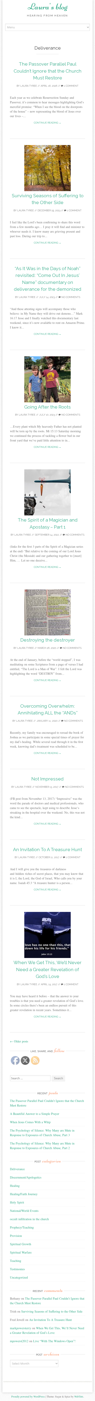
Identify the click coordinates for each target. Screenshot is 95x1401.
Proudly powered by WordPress (28, 1396)
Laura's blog (48, 6)
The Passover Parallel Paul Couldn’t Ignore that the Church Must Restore (48, 71)
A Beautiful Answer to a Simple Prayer (34, 1114)
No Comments (70, 297)
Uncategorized (19, 1277)
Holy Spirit (17, 1202)
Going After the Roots (47, 407)
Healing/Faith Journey (24, 1194)
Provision (16, 1236)
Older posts (19, 1041)
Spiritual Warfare (21, 1252)
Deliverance (17, 1169)
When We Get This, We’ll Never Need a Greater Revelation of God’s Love (47, 969)
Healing (15, 1186)
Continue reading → (47, 122)
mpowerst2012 (19, 1341)
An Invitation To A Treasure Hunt (47, 849)
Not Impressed (47, 779)
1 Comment (70, 85)
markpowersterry (20, 1328)
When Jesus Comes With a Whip (30, 1122)
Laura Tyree (28, 85)
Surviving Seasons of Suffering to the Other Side (51, 1311)
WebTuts (78, 1396)
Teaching (15, 1261)
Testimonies (17, 1269)
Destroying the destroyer (47, 640)
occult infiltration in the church (29, 1219)
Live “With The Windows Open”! (54, 1341)
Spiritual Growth (20, 1244)
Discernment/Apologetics (25, 1177)
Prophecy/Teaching (22, 1227)
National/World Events (24, 1211)
